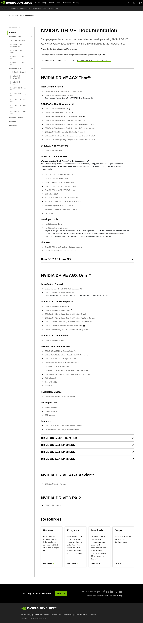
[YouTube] (120, 591)
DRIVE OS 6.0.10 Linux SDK (18, 89)
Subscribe (60, 593)
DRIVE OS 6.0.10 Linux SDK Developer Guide (62, 363)
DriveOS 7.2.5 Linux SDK (17, 57)
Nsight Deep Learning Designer (56, 228)
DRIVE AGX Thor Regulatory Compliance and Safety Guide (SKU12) (70, 140)
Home (37, 3)
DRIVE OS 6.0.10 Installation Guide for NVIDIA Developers (66, 355)
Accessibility (67, 615)
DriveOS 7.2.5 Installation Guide (56, 178)
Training (76, 3)
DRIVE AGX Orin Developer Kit (16, 77)
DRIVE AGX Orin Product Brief (56, 306)
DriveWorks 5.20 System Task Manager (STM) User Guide (66, 370)
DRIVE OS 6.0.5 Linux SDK (17, 107)
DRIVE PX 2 (13, 121)
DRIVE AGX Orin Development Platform (59, 293)
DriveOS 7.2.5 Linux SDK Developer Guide (60, 186)
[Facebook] (104, 591)
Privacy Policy (26, 615)
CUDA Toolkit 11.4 (51, 378)
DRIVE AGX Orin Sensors (16, 83)
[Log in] (140, 2)
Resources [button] (53, 8)
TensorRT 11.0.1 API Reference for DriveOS (61, 209)
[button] (87, 259)
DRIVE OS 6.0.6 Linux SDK (17, 101)
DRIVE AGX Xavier (16, 118)
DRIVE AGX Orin (15, 68)
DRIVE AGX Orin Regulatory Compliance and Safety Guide (66, 330)
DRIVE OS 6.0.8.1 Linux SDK (18, 95)
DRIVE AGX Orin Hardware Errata (57, 310)
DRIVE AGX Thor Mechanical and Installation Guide (64, 132)
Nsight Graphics (51, 411)
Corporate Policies (81, 615)
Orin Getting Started (17, 72)
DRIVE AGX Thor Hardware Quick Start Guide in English (66, 120)
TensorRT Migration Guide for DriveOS (59, 205)
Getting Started (58, 49)
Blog (44, 3)
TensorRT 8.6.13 (51, 382)
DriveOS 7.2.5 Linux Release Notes (58, 174)
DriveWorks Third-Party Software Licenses (60, 251)
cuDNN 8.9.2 (49, 386)
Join (135, 3)
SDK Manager (50, 415)
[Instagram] (107, 591)
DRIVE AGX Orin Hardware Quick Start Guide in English (66, 314)
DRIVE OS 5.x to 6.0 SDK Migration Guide (60, 359)
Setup (69, 49)
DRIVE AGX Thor (15, 36)
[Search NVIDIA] (129, 2)
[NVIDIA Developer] (16, 2)
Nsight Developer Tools (53, 224)
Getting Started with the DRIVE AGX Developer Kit (63, 91)
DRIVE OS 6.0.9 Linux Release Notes (59, 397)
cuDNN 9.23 (49, 213)
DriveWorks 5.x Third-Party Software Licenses (62, 430)
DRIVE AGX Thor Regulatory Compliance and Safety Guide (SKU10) (70, 136)
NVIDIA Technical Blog (114, 595)
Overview (12, 32)
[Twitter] (115, 591)
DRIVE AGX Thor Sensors (16, 51)
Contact (93, 615)
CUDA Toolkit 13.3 (51, 194)
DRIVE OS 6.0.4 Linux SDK (17, 113)
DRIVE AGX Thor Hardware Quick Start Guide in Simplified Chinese (70, 128)
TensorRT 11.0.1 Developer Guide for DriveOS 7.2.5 (64, 198)
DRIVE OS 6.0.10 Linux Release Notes (59, 351)
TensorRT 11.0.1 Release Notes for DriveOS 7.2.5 (63, 202)
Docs (58, 3)
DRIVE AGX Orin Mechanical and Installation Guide (63, 326)
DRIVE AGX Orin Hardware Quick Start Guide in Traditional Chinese (70, 318)
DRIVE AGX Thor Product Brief (56, 109)
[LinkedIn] (111, 591)
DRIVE (5, 8)
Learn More (47, 563)
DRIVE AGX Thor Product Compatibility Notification (63, 116)
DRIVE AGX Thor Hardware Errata (58, 113)
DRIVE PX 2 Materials (53, 505)
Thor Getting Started (18, 40)
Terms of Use (56, 615)
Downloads (66, 3)
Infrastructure (25, 8)
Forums (51, 3)
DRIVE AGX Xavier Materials (55, 484)
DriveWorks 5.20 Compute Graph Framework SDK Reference (67, 374)
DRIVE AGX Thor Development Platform (60, 95)
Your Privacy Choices (41, 615)
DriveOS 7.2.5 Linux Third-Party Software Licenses (63, 247)
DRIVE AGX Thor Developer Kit (16, 45)
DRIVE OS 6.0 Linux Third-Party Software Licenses (64, 426)
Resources (13, 125)
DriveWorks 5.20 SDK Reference (57, 366)
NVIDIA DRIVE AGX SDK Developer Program (94, 60)
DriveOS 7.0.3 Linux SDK (17, 63)
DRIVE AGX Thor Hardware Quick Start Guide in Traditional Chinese (70, 124)
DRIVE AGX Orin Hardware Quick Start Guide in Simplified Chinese (70, 322)
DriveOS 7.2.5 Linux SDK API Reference (60, 190)
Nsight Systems (51, 407)
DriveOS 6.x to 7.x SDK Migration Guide (59, 182)
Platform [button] (13, 8)
